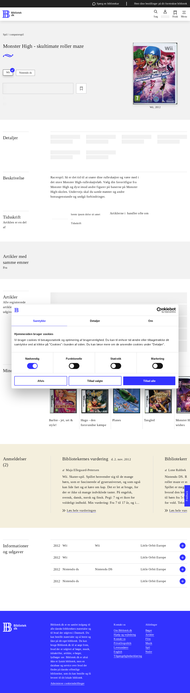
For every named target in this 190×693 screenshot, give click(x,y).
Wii (8, 72)
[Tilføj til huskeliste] (81, 88)
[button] (118, 546)
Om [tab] (150, 320)
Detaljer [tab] (95, 320)
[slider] (155, 76)
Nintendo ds (25, 72)
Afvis (40, 380)
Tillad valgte (95, 380)
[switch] (74, 366)
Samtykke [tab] (39, 320)
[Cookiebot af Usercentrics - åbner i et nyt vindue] (159, 310)
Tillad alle (149, 380)
